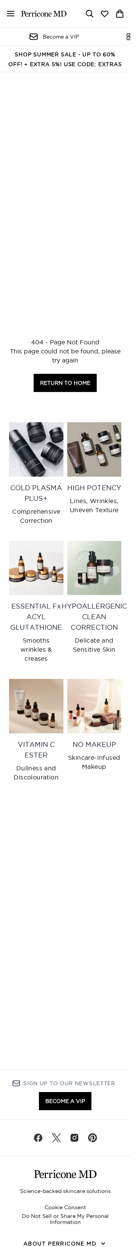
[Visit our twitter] (56, 1138)
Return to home (65, 383)
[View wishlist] (104, 13)
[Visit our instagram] (74, 1138)
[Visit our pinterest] (92, 1138)
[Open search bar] (89, 13)
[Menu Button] (7, 13)
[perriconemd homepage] (43, 13)
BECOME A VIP (65, 1101)
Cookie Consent (65, 1207)
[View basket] (119, 13)
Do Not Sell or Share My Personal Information (65, 1219)
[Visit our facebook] (38, 1138)
